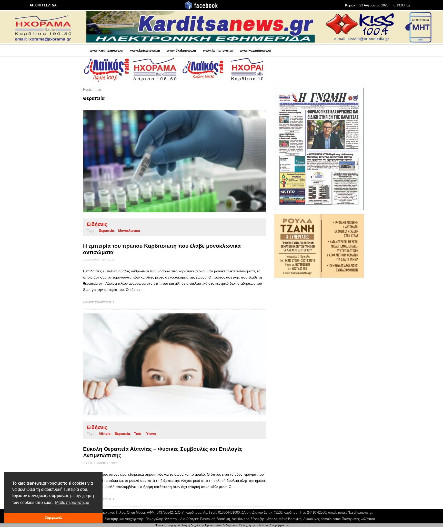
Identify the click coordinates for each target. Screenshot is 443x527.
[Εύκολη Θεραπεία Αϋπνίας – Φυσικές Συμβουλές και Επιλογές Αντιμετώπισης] (166, 364)
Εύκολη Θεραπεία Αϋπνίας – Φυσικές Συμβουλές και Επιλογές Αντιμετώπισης (163, 452)
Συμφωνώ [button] (53, 518)
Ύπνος (151, 434)
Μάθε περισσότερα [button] (72, 502)
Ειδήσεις (97, 224)
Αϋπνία (104, 434)
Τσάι (137, 434)
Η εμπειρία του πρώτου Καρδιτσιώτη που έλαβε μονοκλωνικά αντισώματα (162, 249)
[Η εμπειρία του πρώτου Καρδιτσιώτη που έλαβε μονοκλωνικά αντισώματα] (166, 161)
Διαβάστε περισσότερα (97, 301)
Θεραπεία (106, 231)
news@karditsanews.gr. (355, 512)
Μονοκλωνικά (129, 231)
